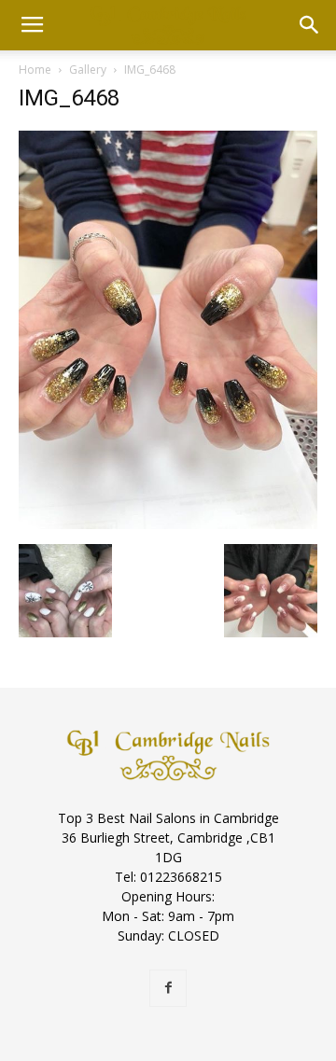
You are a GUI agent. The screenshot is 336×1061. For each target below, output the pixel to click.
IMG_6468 (69, 98)
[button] (310, 25)
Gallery (87, 69)
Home (35, 69)
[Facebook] (168, 988)
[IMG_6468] (168, 524)
